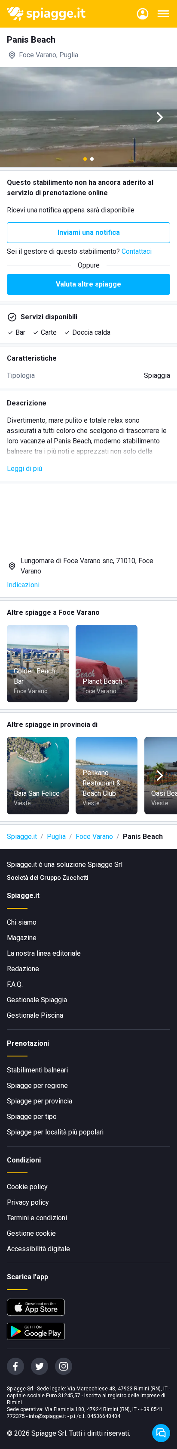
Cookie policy (27, 1187)
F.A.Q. (15, 984)
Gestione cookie (31, 1233)
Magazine (22, 938)
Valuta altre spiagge (88, 284)
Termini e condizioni (37, 1218)
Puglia (56, 836)
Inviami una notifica (89, 232)
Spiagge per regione (37, 1085)
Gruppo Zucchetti (64, 877)
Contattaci (137, 251)
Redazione (23, 969)
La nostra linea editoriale (44, 953)
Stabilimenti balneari (37, 1070)
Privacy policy (28, 1202)
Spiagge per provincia (39, 1101)
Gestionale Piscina (35, 1015)
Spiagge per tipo (32, 1116)
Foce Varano (94, 836)
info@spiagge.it (47, 1416)
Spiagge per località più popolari (55, 1132)
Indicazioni (23, 585)
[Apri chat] (161, 1433)
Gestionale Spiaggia (37, 1000)
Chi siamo (22, 922)
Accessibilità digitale (38, 1249)
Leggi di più (24, 468)
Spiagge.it (22, 836)
